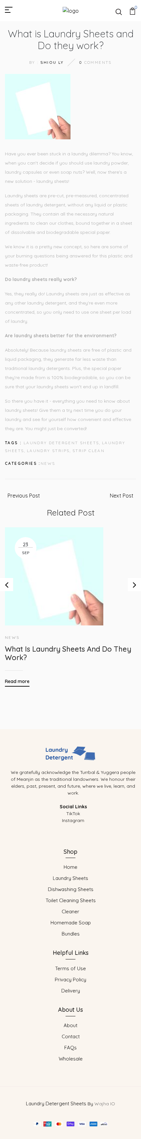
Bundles (71, 934)
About (70, 1025)
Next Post (121, 495)
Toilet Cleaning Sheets (71, 900)
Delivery (70, 991)
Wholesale (71, 1059)
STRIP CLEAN (88, 450)
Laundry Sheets (70, 878)
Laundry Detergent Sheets (56, 1103)
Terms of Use (70, 968)
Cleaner (70, 911)
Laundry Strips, (49, 450)
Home (70, 867)
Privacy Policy (70, 979)
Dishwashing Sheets (70, 889)
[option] (70, 602)
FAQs (70, 1047)
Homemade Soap (70, 923)
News (48, 463)
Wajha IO (104, 1104)
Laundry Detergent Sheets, (62, 442)
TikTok (73, 813)
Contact (71, 1036)
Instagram (73, 820)
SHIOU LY (52, 62)
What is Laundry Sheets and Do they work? (68, 653)
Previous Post (24, 495)
